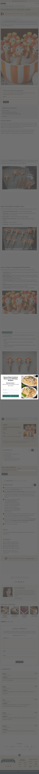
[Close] (37, 376)
